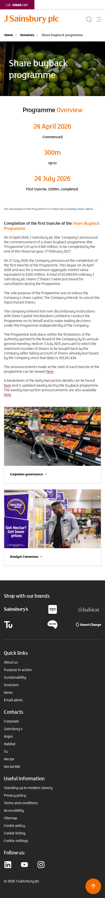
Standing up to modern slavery (28, 788)
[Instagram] (41, 865)
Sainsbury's (13, 729)
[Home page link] (44, 19)
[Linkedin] (7, 865)
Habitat (9, 744)
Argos (8, 736)
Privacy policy (15, 795)
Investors (27, 35)
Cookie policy (14, 826)
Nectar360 (12, 767)
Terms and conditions (21, 803)
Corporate (11, 721)
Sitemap (10, 818)
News (8, 692)
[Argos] (52, 609)
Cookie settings (16, 841)
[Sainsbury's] (16, 609)
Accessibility (14, 810)
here (49, 371)
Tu (6, 751)
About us (11, 662)
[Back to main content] (93, 886)
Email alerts (13, 700)
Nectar (9, 759)
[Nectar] (52, 624)
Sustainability (15, 677)
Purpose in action (18, 670)
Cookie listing (14, 833)
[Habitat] (88, 609)
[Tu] (8, 624)
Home (8, 35)
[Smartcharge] (88, 624)
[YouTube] (24, 865)
